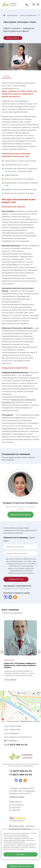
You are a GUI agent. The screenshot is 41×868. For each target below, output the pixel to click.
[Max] (5, 597)
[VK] (10, 597)
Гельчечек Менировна (20, 503)
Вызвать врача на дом (20, 866)
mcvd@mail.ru (12, 741)
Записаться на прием (20, 515)
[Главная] (4, 15)
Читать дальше (10, 679)
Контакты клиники (16, 797)
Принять (20, 854)
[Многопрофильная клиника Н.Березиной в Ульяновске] (9, 4)
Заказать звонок (12, 38)
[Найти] (34, 5)
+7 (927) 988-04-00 (17, 744)
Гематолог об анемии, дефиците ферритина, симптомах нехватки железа (20, 665)
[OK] (15, 597)
